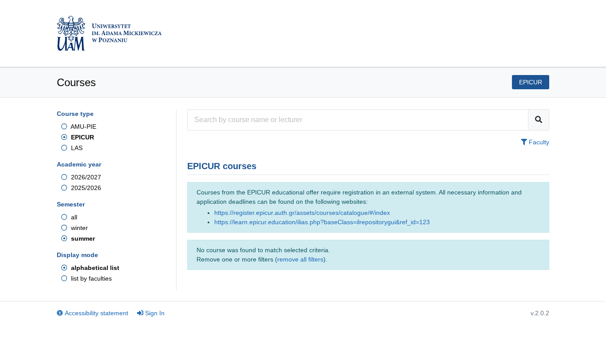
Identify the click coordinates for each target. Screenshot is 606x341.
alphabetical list (94, 267)
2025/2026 (85, 187)
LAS (76, 147)
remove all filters (300, 259)
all (73, 217)
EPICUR (81, 137)
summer (82, 238)
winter (78, 227)
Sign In (155, 313)
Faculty (538, 142)
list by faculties (90, 278)
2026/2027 (85, 177)
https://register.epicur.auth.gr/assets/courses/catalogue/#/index (302, 212)
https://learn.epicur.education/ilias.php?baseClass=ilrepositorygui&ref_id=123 (322, 222)
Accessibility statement (96, 313)
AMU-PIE (82, 126)
